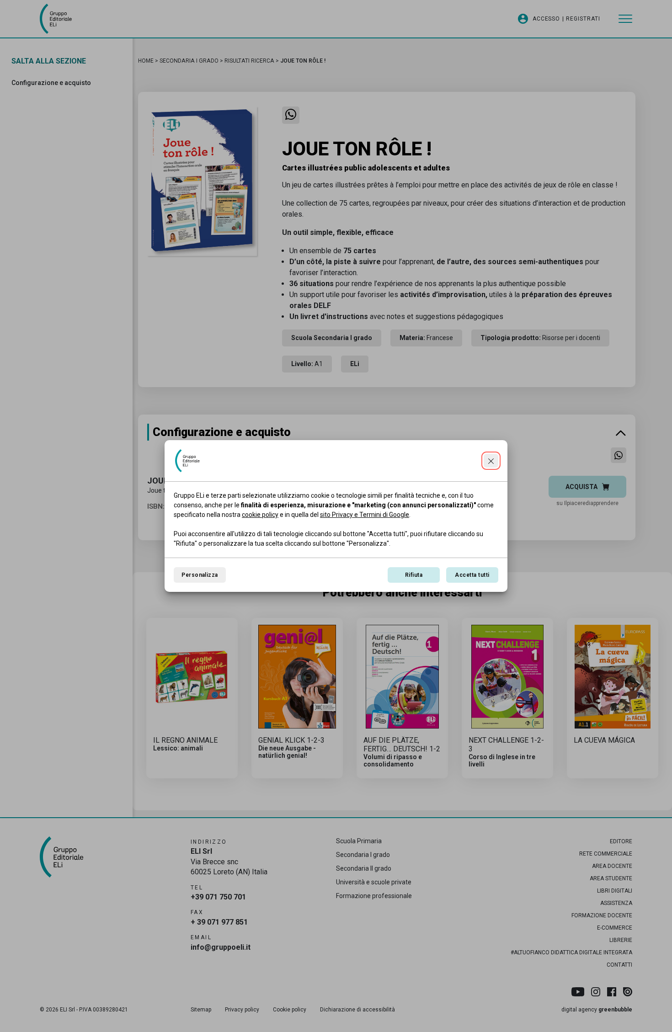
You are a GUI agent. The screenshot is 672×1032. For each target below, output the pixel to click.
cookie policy (260, 514)
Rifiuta (413, 575)
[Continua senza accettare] (491, 461)
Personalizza (199, 575)
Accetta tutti (472, 575)
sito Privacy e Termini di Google (364, 514)
